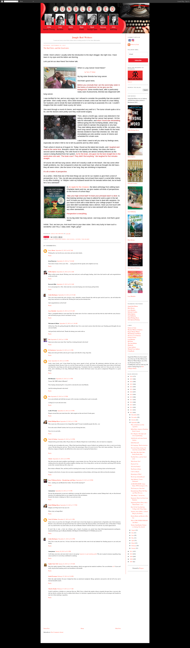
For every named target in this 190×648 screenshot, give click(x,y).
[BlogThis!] (56, 237)
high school (71, 239)
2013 (131, 410)
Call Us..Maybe (135, 471)
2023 (131, 384)
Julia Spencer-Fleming (134, 320)
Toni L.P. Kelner (52, 439)
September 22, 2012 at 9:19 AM (66, 295)
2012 (131, 412)
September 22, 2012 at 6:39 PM (61, 459)
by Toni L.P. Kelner (86, 72)
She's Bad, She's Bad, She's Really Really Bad (138, 453)
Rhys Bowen (131, 240)
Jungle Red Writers (82, 37)
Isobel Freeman (52, 576)
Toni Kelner (85, 239)
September (134, 422)
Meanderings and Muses (134, 333)
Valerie (50, 459)
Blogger (141, 568)
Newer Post (46, 628)
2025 (131, 379)
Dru (49, 396)
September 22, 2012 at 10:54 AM (66, 311)
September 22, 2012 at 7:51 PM (64, 491)
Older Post (118, 628)
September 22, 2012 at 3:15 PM (64, 378)
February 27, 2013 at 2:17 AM (65, 589)
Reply (50, 255)
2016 (131, 402)
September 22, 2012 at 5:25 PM (66, 439)
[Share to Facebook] (60, 237)
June (132, 535)
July (132, 533)
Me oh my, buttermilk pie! (138, 477)
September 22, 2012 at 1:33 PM (59, 339)
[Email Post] (51, 237)
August (133, 530)
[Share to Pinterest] (61, 237)
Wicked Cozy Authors (134, 349)
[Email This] (54, 237)
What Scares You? (136, 461)
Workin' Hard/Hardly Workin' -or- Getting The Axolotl (139, 526)
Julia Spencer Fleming (134, 268)
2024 (131, 381)
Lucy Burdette (52, 311)
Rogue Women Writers (134, 332)
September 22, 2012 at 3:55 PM (59, 396)
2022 (131, 387)
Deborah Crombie (132, 183)
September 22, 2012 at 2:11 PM (65, 350)
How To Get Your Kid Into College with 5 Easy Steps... (139, 508)
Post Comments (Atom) (57, 632)
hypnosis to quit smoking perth (88, 554)
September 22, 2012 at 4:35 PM (66, 411)
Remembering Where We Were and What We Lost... (139, 492)
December (134, 415)
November (134, 417)
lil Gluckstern (52, 350)
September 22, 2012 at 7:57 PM (68, 505)
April (132, 540)
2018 (131, 397)
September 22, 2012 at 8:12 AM (65, 272)
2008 (131, 559)
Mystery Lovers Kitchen (134, 335)
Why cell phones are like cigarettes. (137, 426)
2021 (131, 389)
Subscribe (138, 60)
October (133, 420)
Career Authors (132, 347)
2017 (131, 399)
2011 (131, 551)
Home (82, 628)
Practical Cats (134, 464)
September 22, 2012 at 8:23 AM (65, 284)
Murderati (130, 345)
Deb (49, 339)
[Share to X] (58, 237)
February (133, 545)
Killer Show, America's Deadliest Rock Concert (139, 430)
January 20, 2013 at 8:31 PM (63, 551)
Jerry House (51, 250)
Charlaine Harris (60, 239)
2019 (131, 394)
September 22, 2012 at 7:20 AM (65, 261)
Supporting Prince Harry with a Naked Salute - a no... (139, 503)
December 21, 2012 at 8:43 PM (66, 539)
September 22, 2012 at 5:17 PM (68, 421)
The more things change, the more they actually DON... (138, 449)
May (132, 538)
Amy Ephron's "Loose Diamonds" (136, 480)
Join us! (130, 82)
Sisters (78, 239)
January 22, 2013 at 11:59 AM (67, 564)
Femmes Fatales (132, 337)
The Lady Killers (132, 343)
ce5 (113, 566)
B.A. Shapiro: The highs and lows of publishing (138, 435)
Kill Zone (130, 341)
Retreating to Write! (136, 474)
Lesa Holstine (131, 339)
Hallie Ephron (52, 272)
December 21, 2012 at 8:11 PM (66, 519)
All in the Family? (136, 466)
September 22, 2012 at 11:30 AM (68, 323)
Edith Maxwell (135, 443)
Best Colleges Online (136, 367)
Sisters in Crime (132, 328)
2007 (131, 562)
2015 (131, 405)
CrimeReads (131, 351)
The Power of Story (136, 469)
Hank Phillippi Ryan (54, 421)
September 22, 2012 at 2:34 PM (60, 361)
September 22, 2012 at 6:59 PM (84, 480)
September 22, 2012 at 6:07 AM (64, 250)
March (133, 543)
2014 (131, 407)
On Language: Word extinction (139, 445)
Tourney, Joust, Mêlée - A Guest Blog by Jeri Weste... (139, 512)
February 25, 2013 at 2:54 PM (66, 576)
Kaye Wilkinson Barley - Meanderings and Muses (62, 480)
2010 (131, 554)
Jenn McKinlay (132, 212)
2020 (131, 392)
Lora (49, 361)
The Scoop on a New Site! (138, 488)
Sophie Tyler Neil (53, 564)
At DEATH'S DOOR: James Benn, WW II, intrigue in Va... (139, 485)
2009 (131, 556)
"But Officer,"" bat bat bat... (138, 495)
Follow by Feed (135, 44)
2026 (131, 376)
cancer (51, 239)
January (133, 548)
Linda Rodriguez (53, 295)
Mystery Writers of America (135, 330)
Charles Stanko (52, 589)
